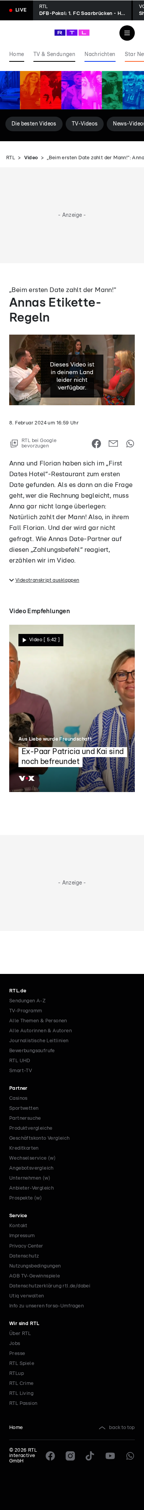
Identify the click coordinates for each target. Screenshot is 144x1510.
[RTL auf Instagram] (70, 1455)
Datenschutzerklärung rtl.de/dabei (49, 1286)
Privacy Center (26, 1246)
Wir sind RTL (24, 1323)
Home (16, 1427)
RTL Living (21, 1393)
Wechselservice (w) (32, 1158)
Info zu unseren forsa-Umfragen (46, 1306)
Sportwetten (23, 1108)
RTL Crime (21, 1383)
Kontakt (18, 1225)
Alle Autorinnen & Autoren (40, 1030)
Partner (18, 1088)
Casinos (18, 1098)
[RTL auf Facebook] (50, 1455)
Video (31, 157)
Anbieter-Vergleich (31, 1188)
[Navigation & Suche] (127, 33)
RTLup (16, 1373)
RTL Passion (23, 1403)
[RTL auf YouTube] (110, 1455)
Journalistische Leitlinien (38, 1040)
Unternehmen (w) (29, 1178)
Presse (17, 1353)
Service (18, 1215)
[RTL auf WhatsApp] (130, 1455)
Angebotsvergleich (31, 1168)
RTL (10, 157)
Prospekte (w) (25, 1198)
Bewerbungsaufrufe (32, 1050)
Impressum (22, 1235)
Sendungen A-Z (27, 1000)
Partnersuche (25, 1118)
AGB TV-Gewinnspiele (34, 1276)
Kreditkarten (24, 1148)
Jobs (14, 1343)
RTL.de (17, 991)
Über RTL (20, 1333)
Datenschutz (24, 1256)
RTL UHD (19, 1060)
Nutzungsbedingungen (35, 1266)
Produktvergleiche (31, 1128)
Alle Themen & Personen (38, 1020)
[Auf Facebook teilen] (96, 443)
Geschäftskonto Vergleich (39, 1138)
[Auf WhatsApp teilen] (130, 443)
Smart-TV (20, 1070)
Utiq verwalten (26, 1296)
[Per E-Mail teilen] (113, 443)
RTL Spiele (21, 1363)
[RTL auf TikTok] (90, 1455)
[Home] (72, 33)
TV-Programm (25, 1010)
